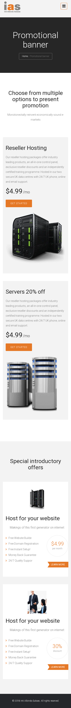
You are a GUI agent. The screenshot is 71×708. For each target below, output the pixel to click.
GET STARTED (18, 203)
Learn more (58, 564)
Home (25, 56)
